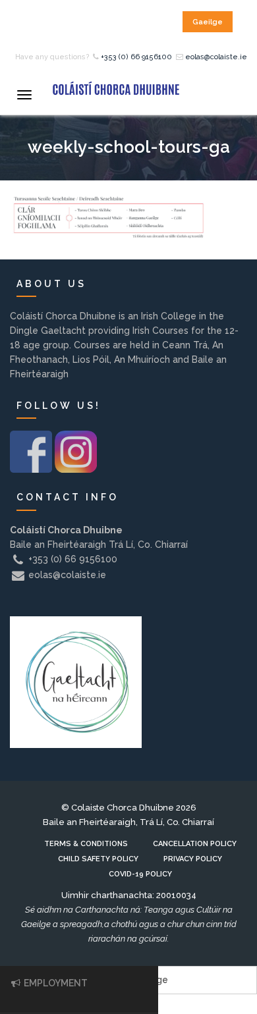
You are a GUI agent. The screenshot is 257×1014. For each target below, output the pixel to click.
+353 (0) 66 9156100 (136, 57)
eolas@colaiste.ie (216, 57)
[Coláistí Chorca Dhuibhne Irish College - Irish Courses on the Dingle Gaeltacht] (115, 87)
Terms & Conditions (86, 844)
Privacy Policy (192, 859)
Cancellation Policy (195, 844)
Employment (55, 983)
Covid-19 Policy (140, 874)
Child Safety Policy (98, 859)
